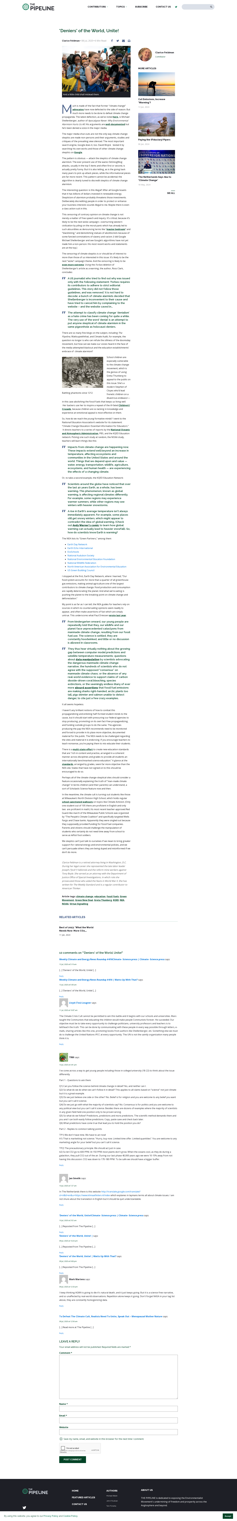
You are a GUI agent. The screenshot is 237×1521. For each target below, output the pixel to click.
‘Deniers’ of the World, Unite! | (76, 1235)
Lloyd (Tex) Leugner (80, 1002)
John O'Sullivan (112, 1501)
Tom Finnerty (111, 1506)
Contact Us (163, 6)
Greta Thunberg (103, 900)
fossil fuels (113, 896)
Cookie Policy (70, 1516)
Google (78, 152)
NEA (122, 900)
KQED (116, 900)
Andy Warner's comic (86, 525)
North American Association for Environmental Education (96, 566)
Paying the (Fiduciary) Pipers (154, 139)
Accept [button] (228, 1516)
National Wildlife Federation (81, 562)
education (99, 896)
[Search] (211, 7)
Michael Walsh (111, 1496)
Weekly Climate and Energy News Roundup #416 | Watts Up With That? (98, 979)
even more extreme (73, 264)
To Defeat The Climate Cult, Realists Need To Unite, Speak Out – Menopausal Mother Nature (110, 1316)
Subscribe (141, 6)
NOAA (65, 903)
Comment (65, 1352)
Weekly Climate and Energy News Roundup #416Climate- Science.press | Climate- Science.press (112, 959)
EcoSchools (73, 551)
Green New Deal (84, 900)
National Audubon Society (80, 555)
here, (116, 116)
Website (63, 1427)
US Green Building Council (80, 570)
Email (63, 1415)
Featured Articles (83, 1497)
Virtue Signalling (79, 903)
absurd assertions (86, 687)
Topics (120, 6)
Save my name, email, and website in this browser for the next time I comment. (104, 1438)
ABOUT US (147, 1490)
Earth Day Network (77, 544)
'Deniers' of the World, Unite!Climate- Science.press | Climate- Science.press (101, 1215)
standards (67, 764)
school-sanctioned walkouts (77, 801)
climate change (84, 896)
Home (75, 1490)
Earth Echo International (80, 548)
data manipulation (87, 659)
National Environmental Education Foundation (91, 559)
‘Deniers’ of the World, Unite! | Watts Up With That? (87, 1256)
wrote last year (117, 615)
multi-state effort (83, 749)
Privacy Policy (50, 1516)
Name (63, 1403)
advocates (78, 109)
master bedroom (116, 229)
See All (171, 193)
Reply (61, 976)
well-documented (115, 124)
